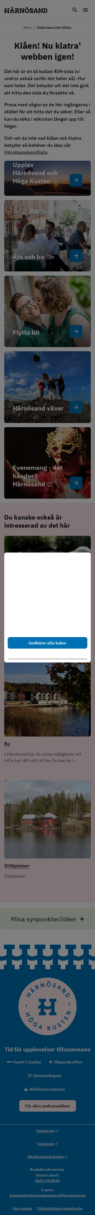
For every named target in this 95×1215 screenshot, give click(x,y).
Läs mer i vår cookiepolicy (32, 626)
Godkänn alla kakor (47, 642)
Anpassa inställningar (50, 655)
